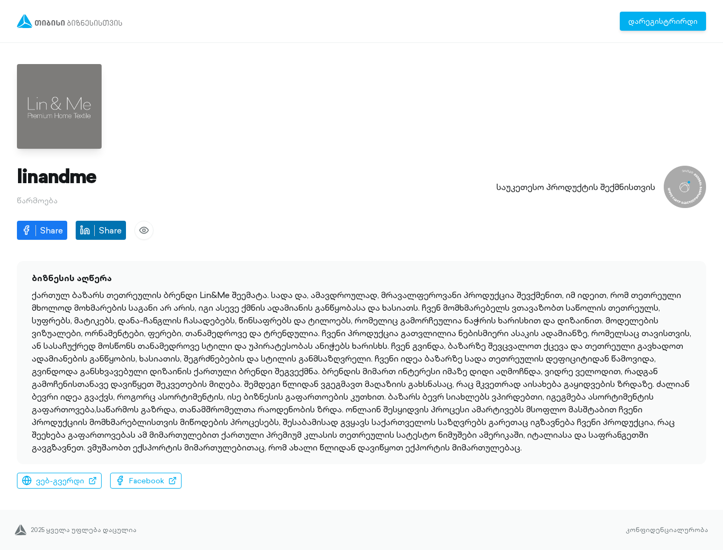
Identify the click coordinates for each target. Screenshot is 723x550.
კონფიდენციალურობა (667, 530)
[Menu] (69, 21)
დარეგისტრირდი (663, 21)
